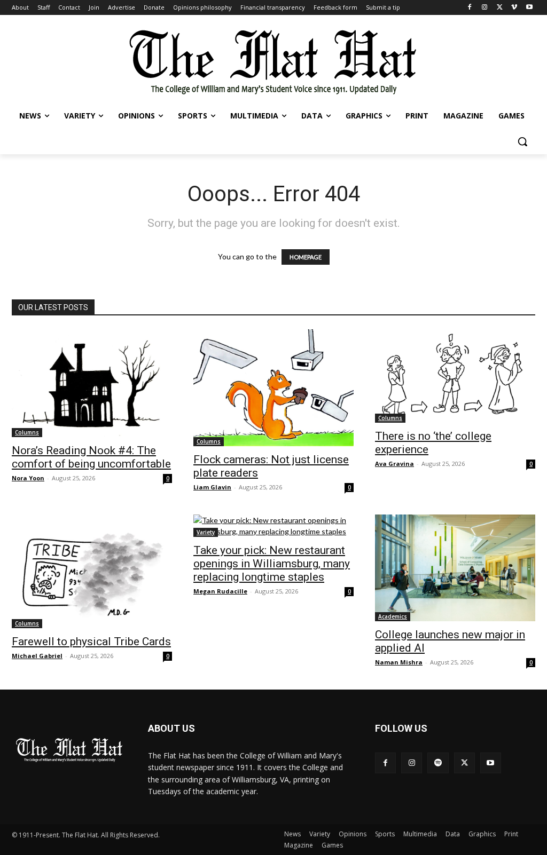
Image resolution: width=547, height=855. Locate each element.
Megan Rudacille (220, 591)
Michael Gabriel (37, 656)
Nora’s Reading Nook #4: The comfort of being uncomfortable (91, 457)
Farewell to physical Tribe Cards (91, 641)
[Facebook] (470, 8)
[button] (522, 141)
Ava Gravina (394, 464)
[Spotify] (437, 763)
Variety (206, 532)
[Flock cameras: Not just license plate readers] (273, 387)
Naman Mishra (399, 662)
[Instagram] (485, 8)
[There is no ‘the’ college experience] (455, 376)
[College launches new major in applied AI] (455, 567)
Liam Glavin (212, 487)
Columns (27, 432)
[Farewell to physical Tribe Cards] (92, 571)
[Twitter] (500, 8)
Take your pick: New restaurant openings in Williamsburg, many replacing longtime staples (271, 563)
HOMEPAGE (306, 257)
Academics (392, 616)
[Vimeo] (514, 8)
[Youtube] (529, 8)
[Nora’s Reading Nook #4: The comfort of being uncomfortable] (92, 383)
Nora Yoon (28, 478)
